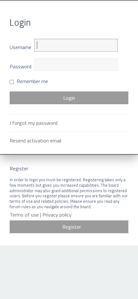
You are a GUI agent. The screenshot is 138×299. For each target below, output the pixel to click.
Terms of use (24, 214)
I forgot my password (33, 123)
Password (20, 66)
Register (71, 227)
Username (20, 47)
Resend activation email (35, 140)
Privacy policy (57, 214)
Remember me (31, 81)
